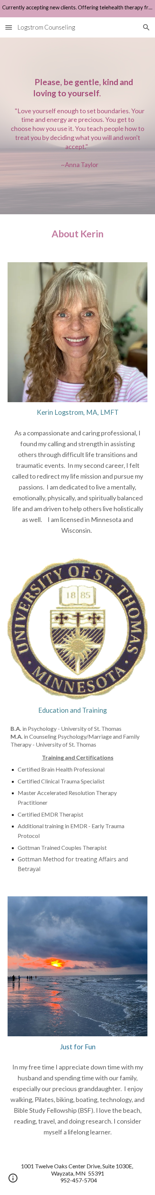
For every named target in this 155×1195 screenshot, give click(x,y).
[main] (78, 125)
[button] (8, 27)
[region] (77, 8)
